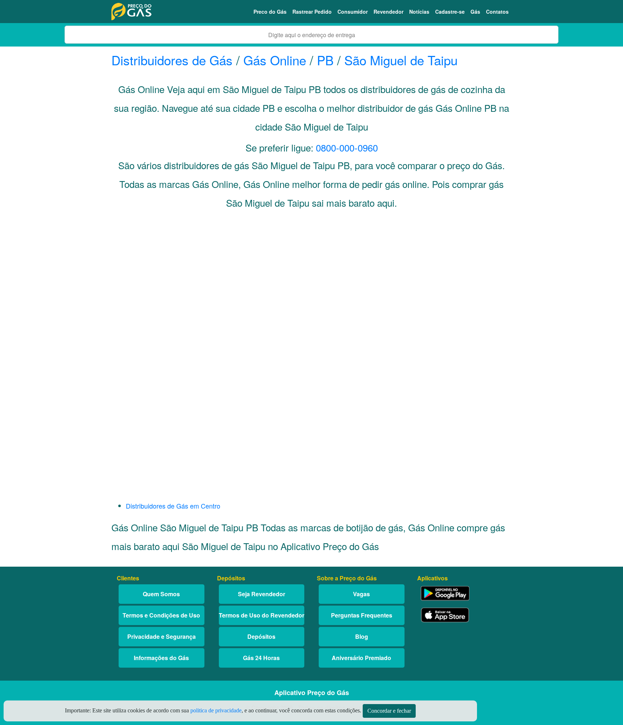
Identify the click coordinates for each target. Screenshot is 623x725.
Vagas (361, 594)
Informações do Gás (161, 658)
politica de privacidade (216, 710)
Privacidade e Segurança (161, 636)
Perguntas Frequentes (361, 615)
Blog (361, 636)
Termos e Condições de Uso (161, 615)
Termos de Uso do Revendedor (261, 615)
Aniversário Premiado (361, 658)
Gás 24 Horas (261, 658)
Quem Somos (161, 594)
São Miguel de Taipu (401, 60)
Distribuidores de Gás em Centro (173, 505)
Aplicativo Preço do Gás (311, 692)
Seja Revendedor (261, 594)
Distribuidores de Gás (173, 60)
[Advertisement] (311, 287)
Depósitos (261, 636)
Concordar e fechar (389, 711)
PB (325, 60)
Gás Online (274, 60)
